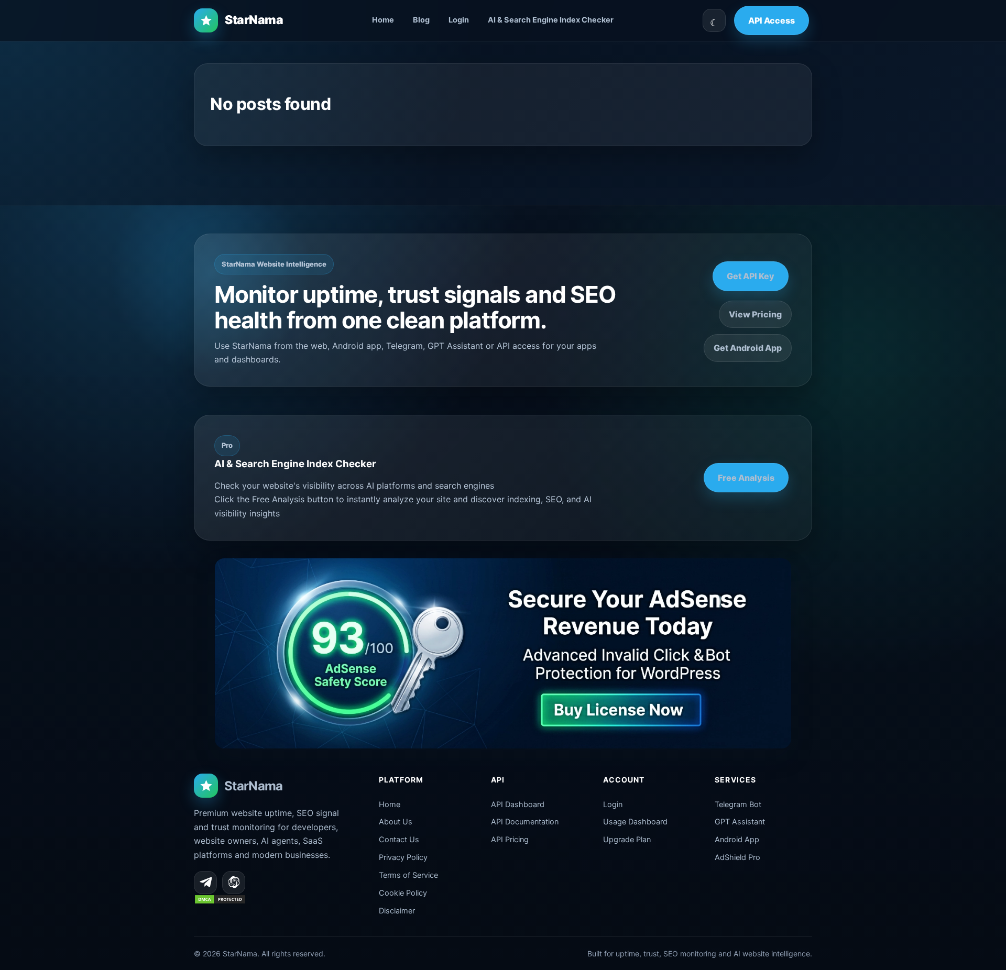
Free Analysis (746, 477)
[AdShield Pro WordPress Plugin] (503, 653)
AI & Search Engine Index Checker (551, 20)
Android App (737, 839)
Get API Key (750, 276)
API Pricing (510, 839)
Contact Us (399, 839)
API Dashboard (517, 804)
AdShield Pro (737, 857)
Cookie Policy (403, 893)
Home (383, 20)
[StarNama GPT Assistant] (233, 882)
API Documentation (525, 821)
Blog (421, 20)
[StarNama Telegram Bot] (205, 882)
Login (459, 20)
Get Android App (748, 348)
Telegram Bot (738, 804)
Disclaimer (397, 911)
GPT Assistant (740, 821)
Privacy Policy (403, 857)
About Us (395, 821)
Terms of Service (408, 875)
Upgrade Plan (627, 839)
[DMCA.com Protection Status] (220, 901)
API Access (771, 20)
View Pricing (755, 314)
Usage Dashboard (635, 821)
